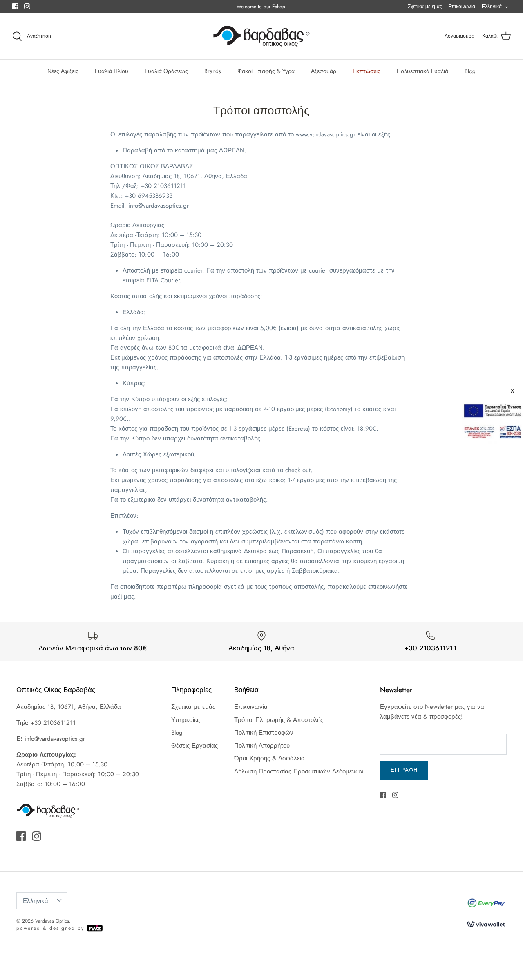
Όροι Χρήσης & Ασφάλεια (269, 758)
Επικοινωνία (461, 6)
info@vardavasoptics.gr (158, 205)
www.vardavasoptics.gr (325, 134)
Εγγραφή (404, 770)
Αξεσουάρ (323, 71)
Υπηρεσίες (185, 719)
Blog (470, 71)
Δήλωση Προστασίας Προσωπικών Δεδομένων (299, 771)
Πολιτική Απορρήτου (262, 745)
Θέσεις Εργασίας (194, 745)
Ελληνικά (492, 6)
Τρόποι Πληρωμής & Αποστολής (278, 719)
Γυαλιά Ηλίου (111, 71)
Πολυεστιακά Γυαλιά (422, 71)
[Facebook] (15, 6)
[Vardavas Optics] (261, 36)
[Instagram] (27, 6)
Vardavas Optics (52, 921)
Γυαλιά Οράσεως (166, 71)
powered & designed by (51, 928)
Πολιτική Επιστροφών (263, 732)
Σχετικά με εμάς (425, 6)
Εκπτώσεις (366, 71)
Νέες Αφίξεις (62, 71)
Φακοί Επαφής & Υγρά (266, 71)
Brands (212, 71)
